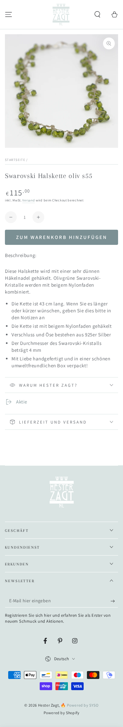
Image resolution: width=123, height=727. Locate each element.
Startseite (15, 160)
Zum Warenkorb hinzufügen (61, 237)
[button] (97, 14)
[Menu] (8, 14)
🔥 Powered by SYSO (79, 705)
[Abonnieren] (114, 601)
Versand (28, 200)
